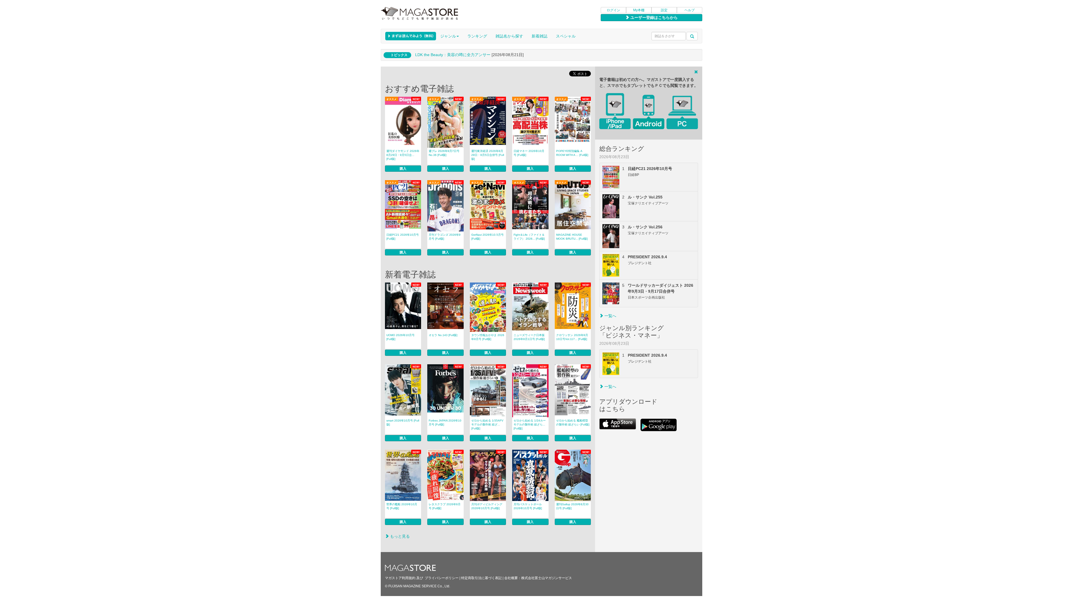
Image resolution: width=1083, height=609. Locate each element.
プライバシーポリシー (442, 578)
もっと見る (399, 536)
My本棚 (638, 10)
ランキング (477, 36)
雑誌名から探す (509, 36)
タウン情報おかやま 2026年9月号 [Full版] (487, 337)
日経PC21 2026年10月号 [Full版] (402, 236)
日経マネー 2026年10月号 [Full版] (529, 152)
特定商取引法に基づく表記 (481, 578)
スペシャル (566, 36)
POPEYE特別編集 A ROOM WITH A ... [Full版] (572, 152)
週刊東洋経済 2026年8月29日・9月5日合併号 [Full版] (487, 154)
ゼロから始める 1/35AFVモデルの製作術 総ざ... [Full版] (487, 424)
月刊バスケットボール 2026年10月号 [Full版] (528, 506)
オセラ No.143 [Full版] (443, 335)
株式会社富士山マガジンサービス (546, 578)
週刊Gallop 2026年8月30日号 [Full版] (572, 506)
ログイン (613, 10)
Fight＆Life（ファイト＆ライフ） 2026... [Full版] (529, 236)
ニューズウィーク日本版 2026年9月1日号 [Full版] (529, 337)
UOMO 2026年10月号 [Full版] (400, 337)
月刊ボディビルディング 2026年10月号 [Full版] (486, 506)
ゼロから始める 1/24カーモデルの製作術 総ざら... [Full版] (530, 424)
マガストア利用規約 (400, 578)
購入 (403, 169)
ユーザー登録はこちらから (653, 17)
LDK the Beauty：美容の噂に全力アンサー (452, 54)
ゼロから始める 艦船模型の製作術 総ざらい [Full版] (572, 422)
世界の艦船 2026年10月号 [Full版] (401, 506)
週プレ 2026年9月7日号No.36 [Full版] (444, 152)
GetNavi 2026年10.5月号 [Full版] (487, 236)
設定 (664, 10)
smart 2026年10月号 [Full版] (402, 422)
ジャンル (448, 36)
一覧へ (609, 316)
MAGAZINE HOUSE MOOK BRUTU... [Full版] (572, 236)
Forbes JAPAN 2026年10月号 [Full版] (445, 422)
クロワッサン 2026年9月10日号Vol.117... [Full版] (572, 337)
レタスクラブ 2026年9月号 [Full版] (445, 506)
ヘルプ (689, 10)
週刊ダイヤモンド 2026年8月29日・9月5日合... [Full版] (402, 154)
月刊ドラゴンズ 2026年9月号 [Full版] (445, 236)
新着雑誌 (539, 36)
